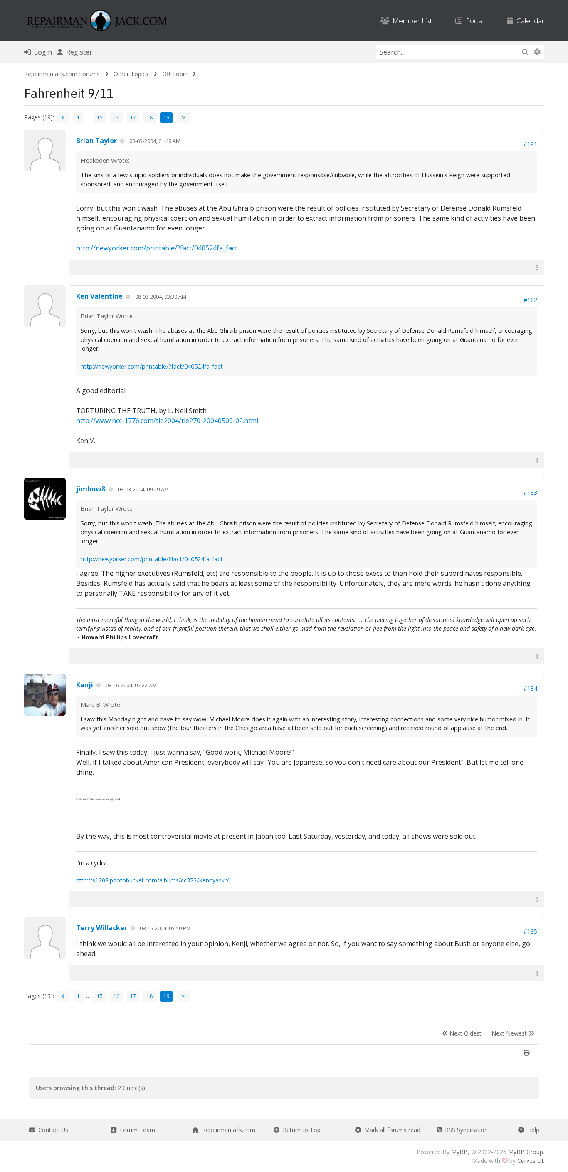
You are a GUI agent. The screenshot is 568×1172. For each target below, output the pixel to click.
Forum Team (135, 1130)
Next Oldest (465, 1033)
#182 (530, 300)
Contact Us (51, 1130)
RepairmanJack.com (227, 1130)
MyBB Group (525, 1152)
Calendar (528, 20)
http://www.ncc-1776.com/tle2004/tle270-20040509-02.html (167, 420)
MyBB (459, 1152)
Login (41, 52)
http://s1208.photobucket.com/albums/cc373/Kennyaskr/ (152, 880)
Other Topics (131, 74)
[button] (537, 267)
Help (531, 1130)
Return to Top (300, 1130)
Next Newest (509, 1033)
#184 (530, 688)
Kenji (84, 684)
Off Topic (174, 74)
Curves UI (530, 1161)
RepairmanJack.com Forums (62, 74)
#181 (530, 144)
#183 (530, 492)
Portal (473, 20)
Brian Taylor (96, 140)
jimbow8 (90, 488)
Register (77, 52)
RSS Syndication (465, 1130)
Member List (410, 20)
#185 (530, 931)
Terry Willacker (101, 927)
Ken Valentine (99, 296)
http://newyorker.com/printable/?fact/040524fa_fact (156, 248)
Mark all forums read (390, 1130)
